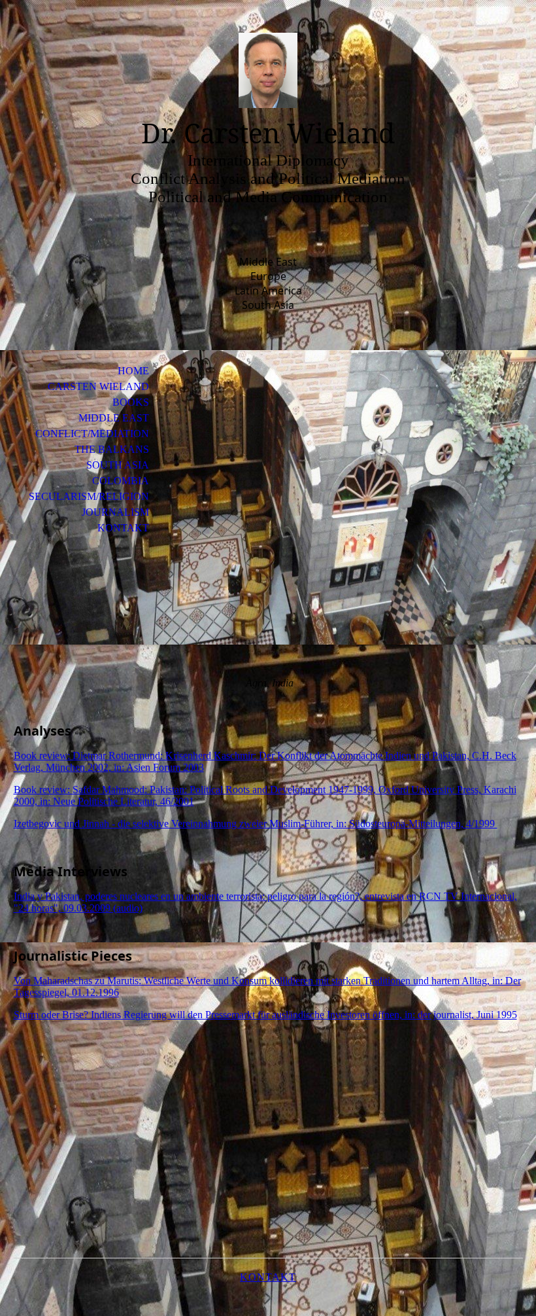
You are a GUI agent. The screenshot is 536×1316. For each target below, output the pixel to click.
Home (133, 370)
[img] (268, 70)
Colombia (120, 480)
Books (130, 402)
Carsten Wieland (98, 386)
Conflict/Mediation (92, 433)
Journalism (115, 512)
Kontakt (123, 527)
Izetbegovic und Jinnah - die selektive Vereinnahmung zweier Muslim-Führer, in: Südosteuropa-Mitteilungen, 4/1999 (255, 823)
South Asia (117, 465)
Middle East (113, 417)
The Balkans (112, 449)
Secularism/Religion (89, 496)
